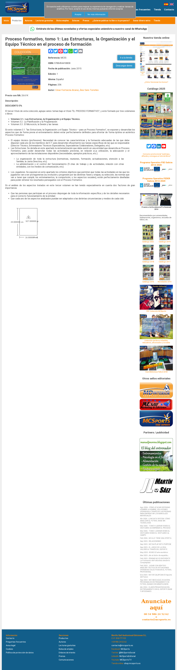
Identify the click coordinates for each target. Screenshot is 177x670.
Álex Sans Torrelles (89, 90)
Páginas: (52, 84)
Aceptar (78, 14)
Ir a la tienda (126, 57)
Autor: (51, 90)
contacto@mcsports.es (122, 645)
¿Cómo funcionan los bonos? (156, 82)
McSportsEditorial (127, 656)
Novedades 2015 (164, 282)
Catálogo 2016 (148, 282)
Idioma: (52, 79)
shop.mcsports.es (132, 663)
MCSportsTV (126, 660)
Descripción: (11, 101)
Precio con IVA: (13, 95)
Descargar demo (124, 65)
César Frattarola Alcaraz (67, 90)
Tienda (157, 9)
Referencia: (54, 57)
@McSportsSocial (127, 653)
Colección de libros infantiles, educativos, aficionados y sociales (156, 341)
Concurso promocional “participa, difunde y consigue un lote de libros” (156, 155)
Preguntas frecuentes (138, 9)
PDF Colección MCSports (156, 311)
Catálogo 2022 (148, 242)
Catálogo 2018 (148, 262)
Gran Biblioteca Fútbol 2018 (156, 372)
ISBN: (51, 63)
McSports (125, 649)
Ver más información (96, 14)
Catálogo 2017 (164, 262)
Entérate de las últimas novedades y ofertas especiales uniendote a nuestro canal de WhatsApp (91, 28)
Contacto (169, 9)
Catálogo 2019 (164, 242)
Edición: (52, 74)
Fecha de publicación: (59, 68)
